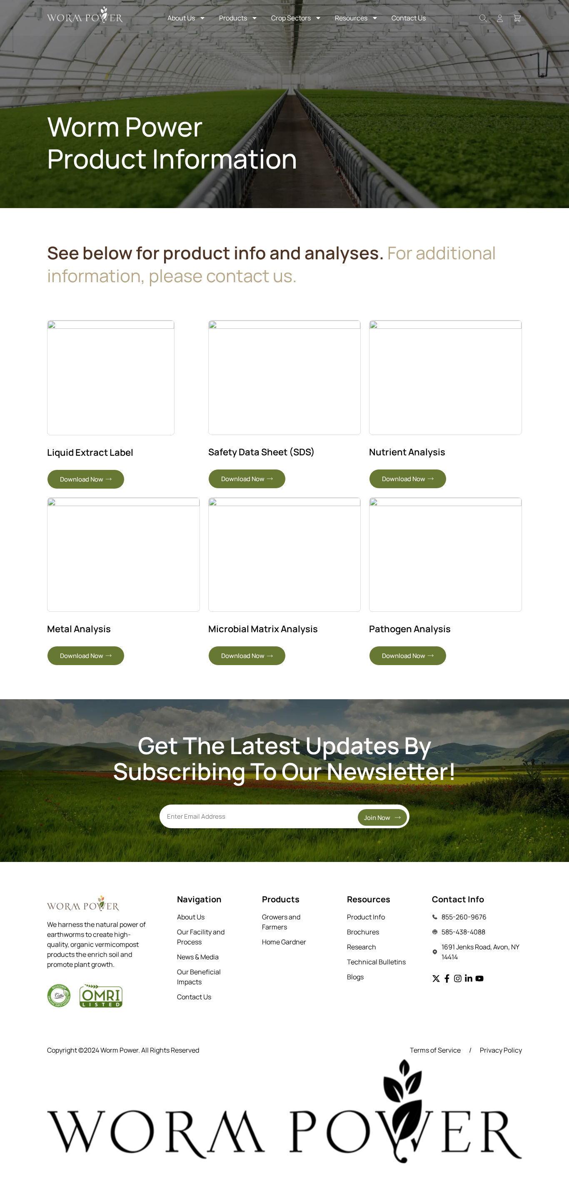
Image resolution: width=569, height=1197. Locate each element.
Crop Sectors (291, 17)
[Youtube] (479, 978)
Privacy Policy (501, 1050)
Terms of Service (435, 1050)
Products (233, 17)
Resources (351, 17)
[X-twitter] (436, 978)
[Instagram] (458, 978)
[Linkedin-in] (468, 978)
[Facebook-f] (447, 978)
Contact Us (409, 17)
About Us (181, 17)
